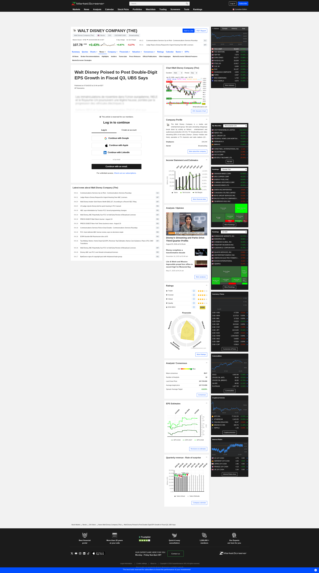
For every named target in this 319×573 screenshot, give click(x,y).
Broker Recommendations (90, 56)
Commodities (217, 356)
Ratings (160, 52)
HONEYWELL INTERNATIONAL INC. (226, 149)
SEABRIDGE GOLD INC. (222, 201)
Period (187, 73)
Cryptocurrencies (218, 398)
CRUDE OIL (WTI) (218, 377)
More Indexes (229, 85)
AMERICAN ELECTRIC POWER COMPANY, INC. (226, 258)
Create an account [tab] (128, 130)
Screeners (175, 9)
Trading (163, 9)
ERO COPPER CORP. (221, 177)
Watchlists (151, 9)
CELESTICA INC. (220, 152)
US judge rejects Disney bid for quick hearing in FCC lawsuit (100, 206)
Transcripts (123, 56)
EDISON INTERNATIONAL (223, 261)
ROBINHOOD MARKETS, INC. (224, 236)
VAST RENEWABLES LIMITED (224, 130)
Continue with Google (118, 138)
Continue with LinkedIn (119, 152)
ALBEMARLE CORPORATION (224, 248)
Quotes (85, 52)
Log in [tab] (104, 130)
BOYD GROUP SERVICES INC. (225, 195)
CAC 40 (217, 66)
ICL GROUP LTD (220, 136)
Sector (179, 52)
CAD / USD (216, 313)
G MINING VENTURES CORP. (224, 182)
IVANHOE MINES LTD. (221, 185)
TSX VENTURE (219, 52)
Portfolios (137, 9)
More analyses (201, 277)
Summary (76, 52)
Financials (124, 52)
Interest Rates (217, 439)
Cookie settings (141, 563)
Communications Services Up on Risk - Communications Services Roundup (172, 40)
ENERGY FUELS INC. (221, 179)
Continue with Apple (118, 145)
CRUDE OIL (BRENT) (219, 380)
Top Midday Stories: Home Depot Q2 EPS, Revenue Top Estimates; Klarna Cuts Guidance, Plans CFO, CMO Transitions (116, 242)
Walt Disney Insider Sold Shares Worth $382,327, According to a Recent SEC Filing (108, 202)
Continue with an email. (116, 166)
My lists (229, 161)
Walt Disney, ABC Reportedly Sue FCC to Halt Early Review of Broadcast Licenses (108, 215)
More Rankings (229, 225)
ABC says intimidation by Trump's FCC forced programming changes (103, 210)
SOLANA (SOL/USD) (221, 422)
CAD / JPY (215, 330)
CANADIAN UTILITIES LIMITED (225, 193)
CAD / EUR (216, 321)
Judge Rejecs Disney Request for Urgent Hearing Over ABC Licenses (169, 45)
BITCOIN (217, 416)
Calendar (109, 9)
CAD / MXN (216, 316)
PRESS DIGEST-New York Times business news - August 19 (100, 223)
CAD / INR (215, 324)
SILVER (214, 383)
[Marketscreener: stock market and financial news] (88, 3)
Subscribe (243, 3)
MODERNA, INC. (220, 239)
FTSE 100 (217, 63)
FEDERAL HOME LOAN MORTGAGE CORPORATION (226, 138)
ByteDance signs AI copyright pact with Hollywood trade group (101, 256)
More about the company (197, 151)
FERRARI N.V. (219, 141)
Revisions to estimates (198, 449)
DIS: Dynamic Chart (199, 111)
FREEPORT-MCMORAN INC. (224, 245)
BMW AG (217, 144)
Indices (216, 28)
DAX (215, 69)
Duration (169, 73)
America (234, 28)
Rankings (197, 9)
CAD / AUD (216, 333)
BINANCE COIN (219, 425)
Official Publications (150, 56)
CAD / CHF (216, 344)
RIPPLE (217, 428)
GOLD (214, 375)
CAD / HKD (216, 339)
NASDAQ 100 (219, 61)
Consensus (149, 52)
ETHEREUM (218, 419)
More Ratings (201, 354)
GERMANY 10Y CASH (222, 461)
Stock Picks (123, 9)
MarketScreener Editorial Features (185, 56)
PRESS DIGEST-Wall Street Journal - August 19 (96, 219)
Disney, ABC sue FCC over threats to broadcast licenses (99, 252)
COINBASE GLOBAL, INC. (223, 242)
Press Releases (135, 56)
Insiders (114, 56)
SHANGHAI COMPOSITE (222, 72)
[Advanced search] (187, 4)
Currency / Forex (218, 294)
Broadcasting (202, 146)
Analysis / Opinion (175, 208)
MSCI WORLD (219, 81)
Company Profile (174, 120)
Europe (224, 28)
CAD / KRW (216, 336)
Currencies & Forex (229, 349)
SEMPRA (217, 264)
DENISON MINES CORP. (222, 174)
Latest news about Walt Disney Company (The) (95, 188)
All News (75, 56)
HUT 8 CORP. (218, 155)
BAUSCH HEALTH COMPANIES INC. (226, 198)
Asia (243, 28)
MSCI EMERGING (220, 78)
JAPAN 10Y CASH (220, 464)
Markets (76, 9)
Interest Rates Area (229, 474)
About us (153, 563)
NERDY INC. (218, 133)
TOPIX (216, 75)
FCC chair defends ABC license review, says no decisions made (101, 232)
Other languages (165, 56)
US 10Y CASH (219, 458)
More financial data (199, 199)
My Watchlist (216, 126)
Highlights (105, 56)
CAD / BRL (216, 318)
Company (112, 52)
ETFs (187, 52)
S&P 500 (217, 55)
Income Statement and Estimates (182, 160)
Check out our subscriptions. (125, 173)
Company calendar (199, 503)
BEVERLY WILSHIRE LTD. (223, 158)
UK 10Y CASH (219, 469)
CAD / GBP (216, 341)
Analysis (97, 9)
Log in (232, 3)
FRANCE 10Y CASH (221, 467)
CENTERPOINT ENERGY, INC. (224, 255)
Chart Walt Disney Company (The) (182, 68)
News (86, 9)
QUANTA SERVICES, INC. (223, 252)
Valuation (136, 52)
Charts (93, 52)
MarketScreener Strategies (82, 60)
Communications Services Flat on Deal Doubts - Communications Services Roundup (108, 228)
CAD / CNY (216, 327)
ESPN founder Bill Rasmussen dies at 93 (94, 236)
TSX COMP (218, 49)
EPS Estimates (173, 404)
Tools (186, 9)
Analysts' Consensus (176, 363)
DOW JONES (218, 58)
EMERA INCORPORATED (223, 190)
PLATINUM (216, 386)
